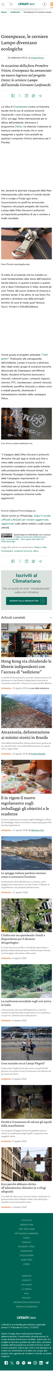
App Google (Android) (26, 1233)
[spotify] (23, 1363)
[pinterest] (18, 1363)
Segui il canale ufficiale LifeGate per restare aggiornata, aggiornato (25, 519)
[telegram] (47, 1363)
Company (26, 1276)
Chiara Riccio (37, 57)
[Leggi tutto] (50, 617)
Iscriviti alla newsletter (24, 601)
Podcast (26, 1242)
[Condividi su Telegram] (40, 95)
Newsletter (26, 1224)
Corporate (26, 1251)
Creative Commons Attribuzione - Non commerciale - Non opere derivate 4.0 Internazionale (24, 539)
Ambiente (6, 688)
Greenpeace (20, 107)
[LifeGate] (26, 4)
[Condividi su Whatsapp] (33, 95)
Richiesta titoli (26, 1246)
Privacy (26, 1298)
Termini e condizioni (26, 1306)
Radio (26, 1238)
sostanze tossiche (23, 551)
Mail (26, 1293)
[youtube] (29, 1363)
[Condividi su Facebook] (13, 95)
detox (36, 551)
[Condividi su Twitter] (19, 95)
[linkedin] (41, 1363)
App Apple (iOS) (26, 1229)
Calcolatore (26, 1255)
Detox (18, 126)
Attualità (26, 1220)
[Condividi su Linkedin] (26, 95)
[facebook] (6, 1363)
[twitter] (12, 1363)
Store (14, 4)
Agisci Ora (26, 1260)
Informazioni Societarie (26, 1302)
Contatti (26, 1280)
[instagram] (35, 1363)
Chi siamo (26, 1284)
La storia (26, 1289)
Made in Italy (40, 547)
